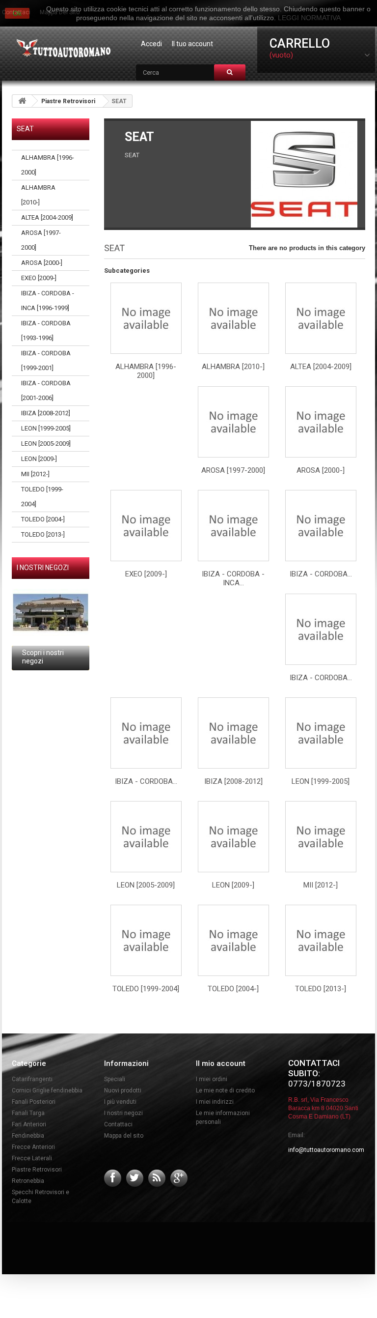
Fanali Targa (28, 1113)
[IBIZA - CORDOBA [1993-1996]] (320, 525)
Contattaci (118, 1124)
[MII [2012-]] (320, 836)
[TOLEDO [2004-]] (233, 940)
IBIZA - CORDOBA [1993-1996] (46, 330)
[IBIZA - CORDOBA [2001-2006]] (146, 733)
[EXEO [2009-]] (146, 525)
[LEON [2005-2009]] (146, 836)
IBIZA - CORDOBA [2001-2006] (46, 390)
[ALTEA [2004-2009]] (320, 318)
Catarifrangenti (32, 1079)
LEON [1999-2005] (46, 428)
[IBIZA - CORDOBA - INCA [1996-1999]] (233, 525)
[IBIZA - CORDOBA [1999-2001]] (320, 629)
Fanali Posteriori (33, 1101)
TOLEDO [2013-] (43, 534)
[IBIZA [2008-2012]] (233, 733)
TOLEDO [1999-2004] (42, 497)
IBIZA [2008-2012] (45, 413)
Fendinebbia (28, 1135)
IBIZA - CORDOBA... (321, 574)
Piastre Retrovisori (68, 101)
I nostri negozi (43, 568)
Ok (17, 13)
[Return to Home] (22, 101)
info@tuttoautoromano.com (326, 1149)
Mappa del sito (123, 1135)
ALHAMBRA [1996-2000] (47, 165)
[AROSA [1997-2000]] (233, 422)
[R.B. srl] (61, 49)
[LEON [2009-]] (233, 836)
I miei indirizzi (215, 1101)
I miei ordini (211, 1079)
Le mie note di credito (225, 1090)
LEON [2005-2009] (46, 443)
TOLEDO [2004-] (43, 519)
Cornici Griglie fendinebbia (47, 1090)
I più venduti (120, 1101)
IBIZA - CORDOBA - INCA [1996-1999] (47, 300)
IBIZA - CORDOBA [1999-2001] (46, 360)
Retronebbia (28, 1180)
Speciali (114, 1079)
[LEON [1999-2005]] (320, 733)
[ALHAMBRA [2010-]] (233, 318)
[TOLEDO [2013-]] (320, 940)
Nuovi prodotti (122, 1090)
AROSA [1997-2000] (41, 240)
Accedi (151, 44)
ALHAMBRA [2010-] (38, 195)
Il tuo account (192, 44)
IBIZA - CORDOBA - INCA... (233, 578)
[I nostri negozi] (50, 612)
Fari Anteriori (29, 1124)
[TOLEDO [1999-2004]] (146, 940)
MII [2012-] (35, 474)
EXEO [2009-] (38, 278)
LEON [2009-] (39, 458)
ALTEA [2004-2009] (47, 217)
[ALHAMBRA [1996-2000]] (146, 318)
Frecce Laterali (32, 1158)
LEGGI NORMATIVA (309, 18)
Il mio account (220, 1063)
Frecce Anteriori (33, 1147)
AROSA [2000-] (41, 262)
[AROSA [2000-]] (320, 422)
